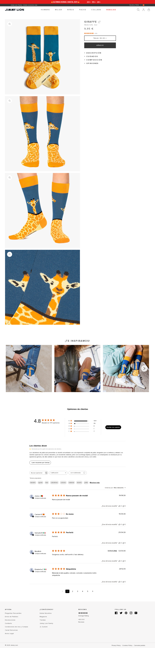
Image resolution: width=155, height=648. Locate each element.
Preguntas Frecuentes (13, 613)
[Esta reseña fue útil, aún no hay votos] (119, 506)
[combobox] (58, 473)
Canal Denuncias (11, 630)
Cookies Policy (127, 645)
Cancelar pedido (139, 645)
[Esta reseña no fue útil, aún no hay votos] (123, 506)
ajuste (40, 482)
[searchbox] (37, 473)
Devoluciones (10, 620)
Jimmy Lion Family (46, 623)
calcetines (54, 482)
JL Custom (44, 627)
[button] (45, 9)
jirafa (86, 482)
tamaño (32, 482)
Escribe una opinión (113, 427)
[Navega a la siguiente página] (93, 591)
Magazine (43, 617)
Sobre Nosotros (46, 613)
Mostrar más (95, 483)
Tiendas (43, 620)
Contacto (8, 623)
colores (63, 482)
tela (46, 482)
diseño (79, 482)
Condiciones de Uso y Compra (16, 627)
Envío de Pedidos (11, 617)
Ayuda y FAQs (134, 5)
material (71, 482)
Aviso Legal (9, 633)
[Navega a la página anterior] (62, 591)
